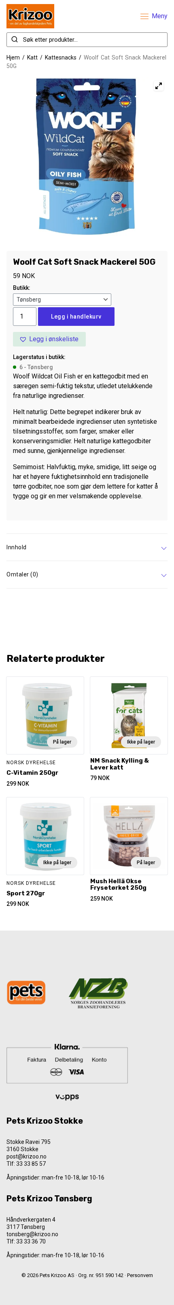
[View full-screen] (158, 86)
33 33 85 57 (31, 1163)
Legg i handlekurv (76, 316)
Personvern (140, 1275)
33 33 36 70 (31, 1241)
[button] (49, 339)
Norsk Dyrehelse (31, 762)
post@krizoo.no (26, 1156)
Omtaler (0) (22, 574)
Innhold (16, 547)
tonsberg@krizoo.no (32, 1234)
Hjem (13, 57)
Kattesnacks (60, 57)
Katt (32, 57)
